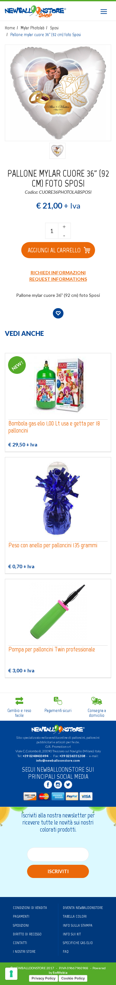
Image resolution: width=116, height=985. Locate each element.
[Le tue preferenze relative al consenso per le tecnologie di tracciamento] (11, 974)
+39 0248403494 (35, 756)
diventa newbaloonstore (83, 907)
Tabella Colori (75, 916)
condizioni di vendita (30, 907)
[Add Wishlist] (58, 313)
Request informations (58, 279)
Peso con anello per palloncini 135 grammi (52, 545)
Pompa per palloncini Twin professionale (51, 649)
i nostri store (24, 951)
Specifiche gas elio (78, 943)
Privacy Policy (43, 978)
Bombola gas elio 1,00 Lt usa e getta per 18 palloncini (54, 427)
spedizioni (21, 925)
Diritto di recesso (27, 934)
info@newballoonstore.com (58, 760)
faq (66, 951)
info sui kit (72, 934)
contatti (20, 943)
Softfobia (60, 972)
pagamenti (21, 916)
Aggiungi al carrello (54, 250)
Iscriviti (58, 871)
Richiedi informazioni (58, 272)
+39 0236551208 (72, 756)
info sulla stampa (77, 925)
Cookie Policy (73, 978)
